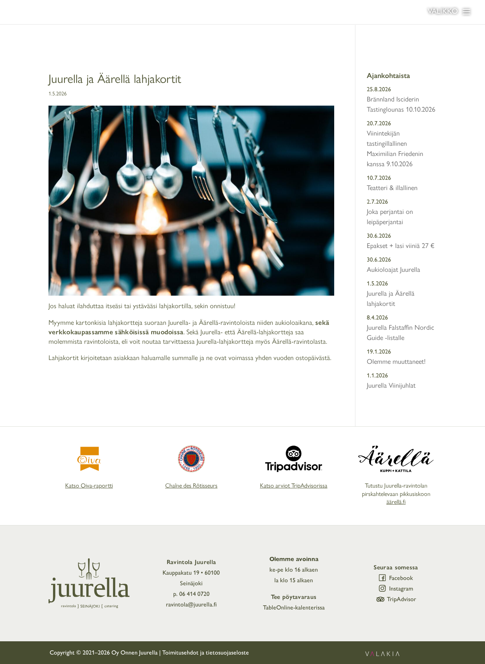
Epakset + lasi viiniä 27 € (400, 246)
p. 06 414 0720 (191, 593)
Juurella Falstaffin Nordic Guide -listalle (400, 332)
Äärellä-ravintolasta (299, 341)
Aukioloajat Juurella (393, 269)
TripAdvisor (401, 599)
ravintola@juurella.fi (191, 604)
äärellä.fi (396, 501)
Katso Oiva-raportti (89, 485)
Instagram (401, 588)
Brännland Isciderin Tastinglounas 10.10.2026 (401, 104)
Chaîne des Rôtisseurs (191, 485)
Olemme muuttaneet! (396, 361)
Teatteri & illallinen (392, 188)
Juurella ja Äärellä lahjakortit (391, 298)
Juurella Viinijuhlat (391, 385)
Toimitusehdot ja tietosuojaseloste (205, 652)
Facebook (401, 577)
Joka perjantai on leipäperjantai (390, 216)
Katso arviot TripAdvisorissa (293, 485)
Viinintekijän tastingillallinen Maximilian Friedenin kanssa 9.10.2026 (395, 148)
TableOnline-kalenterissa (294, 607)
